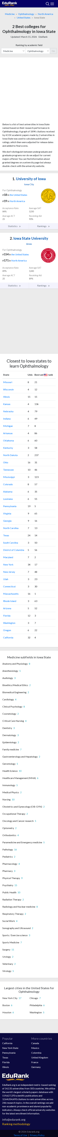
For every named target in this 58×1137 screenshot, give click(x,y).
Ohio (5, 462)
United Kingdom (39, 1057)
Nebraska (8, 411)
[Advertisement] (29, 91)
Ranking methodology (16, 1124)
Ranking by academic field (29, 45)
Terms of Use (20, 1135)
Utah (5, 579)
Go (53, 50)
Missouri (7, 382)
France (34, 1062)
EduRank (43, 36)
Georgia (7, 520)
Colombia (36, 1052)
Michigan (8, 425)
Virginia (7, 513)
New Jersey (9, 571)
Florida (6, 615)
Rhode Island (9, 601)
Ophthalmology (26, 14)
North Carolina (10, 528)
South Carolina (10, 542)
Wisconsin (8, 389)
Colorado (8, 484)
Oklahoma (8, 440)
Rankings (42, 226)
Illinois (6, 396)
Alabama (7, 491)
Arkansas (8, 433)
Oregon (7, 630)
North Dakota (10, 455)
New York (8, 564)
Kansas (6, 404)
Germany (36, 1067)
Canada (35, 1043)
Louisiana (8, 498)
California (8, 637)
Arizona (7, 608)
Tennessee (8, 469)
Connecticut (9, 586)
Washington (9, 622)
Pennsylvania (9, 506)
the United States (18, 194)
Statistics (13, 226)
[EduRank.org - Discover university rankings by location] (9, 3)
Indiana (7, 418)
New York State (10, 1047)
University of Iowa (29, 179)
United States (23, 17)
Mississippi (9, 477)
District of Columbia (13, 549)
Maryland (8, 557)
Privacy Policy (37, 1135)
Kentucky (8, 447)
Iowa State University (29, 238)
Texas (6, 535)
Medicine (10, 14)
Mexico (35, 1047)
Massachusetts (11, 593)
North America (45, 14)
